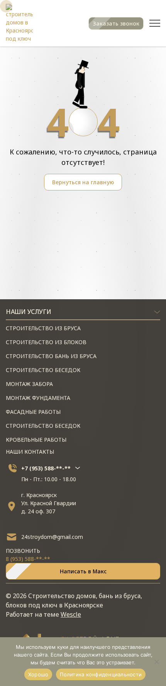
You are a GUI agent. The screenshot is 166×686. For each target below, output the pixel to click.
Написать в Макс (83, 571)
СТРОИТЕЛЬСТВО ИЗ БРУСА (43, 328)
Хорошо (38, 674)
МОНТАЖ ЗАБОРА (29, 384)
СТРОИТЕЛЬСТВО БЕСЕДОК (43, 370)
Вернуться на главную (83, 182)
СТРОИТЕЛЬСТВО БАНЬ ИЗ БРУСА (51, 356)
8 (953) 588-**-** (28, 559)
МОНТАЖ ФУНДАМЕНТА (38, 397)
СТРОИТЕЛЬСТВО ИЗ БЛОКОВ (46, 342)
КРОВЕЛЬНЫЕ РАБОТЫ (36, 439)
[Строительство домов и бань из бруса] (19, 23)
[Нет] (156, 661)
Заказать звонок (116, 23)
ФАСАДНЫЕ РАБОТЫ (33, 411)
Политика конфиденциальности (101, 674)
